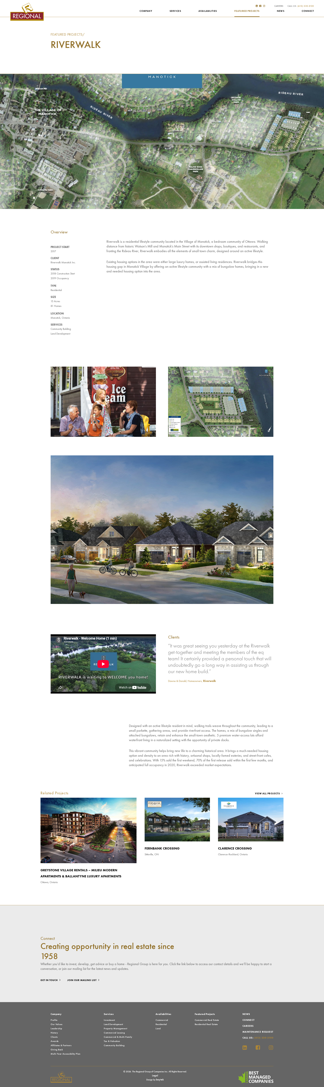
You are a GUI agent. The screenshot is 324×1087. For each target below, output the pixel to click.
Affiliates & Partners (61, 1045)
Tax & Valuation (112, 1041)
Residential (56, 290)
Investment (109, 1020)
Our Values (56, 1024)
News (281, 11)
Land (158, 1028)
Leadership (56, 1028)
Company (146, 11)
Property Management (115, 1028)
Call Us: (301, 6)
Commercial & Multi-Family (118, 1037)
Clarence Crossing (235, 848)
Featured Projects (247, 11)
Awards (55, 1041)
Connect (308, 11)
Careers (278, 6)
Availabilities (207, 11)
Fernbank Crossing (162, 848)
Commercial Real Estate (207, 1020)
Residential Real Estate (206, 1024)
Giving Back (57, 1050)
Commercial (162, 1020)
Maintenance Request (257, 1032)
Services (175, 11)
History (54, 1033)
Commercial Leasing (114, 1033)
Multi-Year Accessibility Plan (65, 1054)
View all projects (268, 793)
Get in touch (49, 980)
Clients (54, 1037)
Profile (54, 1020)
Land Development (60, 334)
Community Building (61, 329)
